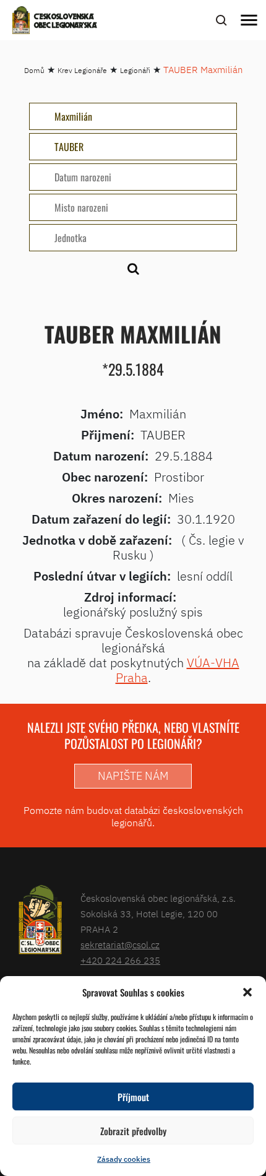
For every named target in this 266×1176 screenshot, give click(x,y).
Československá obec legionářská (65, 21)
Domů (34, 70)
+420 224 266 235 (120, 960)
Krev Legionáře (82, 70)
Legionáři (135, 70)
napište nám (133, 776)
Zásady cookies (123, 1159)
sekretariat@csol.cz (120, 945)
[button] (247, 992)
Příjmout (133, 1097)
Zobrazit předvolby (133, 1131)
